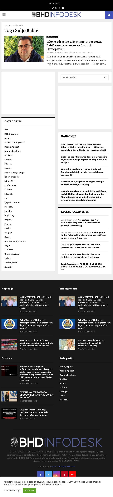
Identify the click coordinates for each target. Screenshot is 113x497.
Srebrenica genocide (15, 241)
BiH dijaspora (52, 37)
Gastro (7, 168)
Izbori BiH (9, 181)
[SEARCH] (105, 77)
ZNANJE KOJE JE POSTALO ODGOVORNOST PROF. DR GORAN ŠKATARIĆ (36, 395)
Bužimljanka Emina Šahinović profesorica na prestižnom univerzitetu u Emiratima (83, 235)
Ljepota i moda (12, 202)
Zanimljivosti (11, 262)
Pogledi (8, 220)
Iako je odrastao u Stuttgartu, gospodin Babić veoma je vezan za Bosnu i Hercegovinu (74, 45)
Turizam (8, 249)
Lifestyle (8, 194)
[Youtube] (72, 474)
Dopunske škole (12, 151)
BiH (6, 129)
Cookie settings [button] (12, 490)
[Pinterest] (64, 474)
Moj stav (8, 207)
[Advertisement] (28, 93)
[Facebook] (40, 474)
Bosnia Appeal (11, 147)
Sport (7, 237)
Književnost (10, 185)
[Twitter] (48, 474)
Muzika (8, 211)
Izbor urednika (11, 177)
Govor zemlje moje (14, 172)
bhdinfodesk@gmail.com (62, 466)
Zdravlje (8, 267)
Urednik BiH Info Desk (58, 52)
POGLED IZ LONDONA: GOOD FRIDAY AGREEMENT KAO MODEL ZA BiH (83, 267)
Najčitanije (9, 215)
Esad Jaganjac (68, 264)
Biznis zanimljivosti (14, 142)
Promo (7, 224)
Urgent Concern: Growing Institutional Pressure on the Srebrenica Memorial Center (34, 412)
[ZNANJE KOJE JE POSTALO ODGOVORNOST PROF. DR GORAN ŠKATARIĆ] (9, 396)
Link (6, 198)
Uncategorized (11, 254)
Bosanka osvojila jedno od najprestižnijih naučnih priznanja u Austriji (91, 343)
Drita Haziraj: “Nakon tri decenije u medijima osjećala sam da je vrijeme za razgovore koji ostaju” (84, 160)
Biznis (7, 138)
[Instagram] (56, 474)
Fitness (8, 164)
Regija (7, 228)
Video (7, 258)
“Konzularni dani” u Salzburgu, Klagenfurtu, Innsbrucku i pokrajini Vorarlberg (80, 223)
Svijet (7, 245)
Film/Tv (8, 159)
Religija (8, 232)
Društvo (8, 155)
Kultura (8, 189)
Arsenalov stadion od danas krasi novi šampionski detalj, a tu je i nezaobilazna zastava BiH (82, 172)
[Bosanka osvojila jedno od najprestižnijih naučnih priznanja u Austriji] (67, 344)
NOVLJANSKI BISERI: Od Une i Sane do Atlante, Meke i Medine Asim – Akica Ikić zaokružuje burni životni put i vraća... (35, 302)
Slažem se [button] (29, 490)
